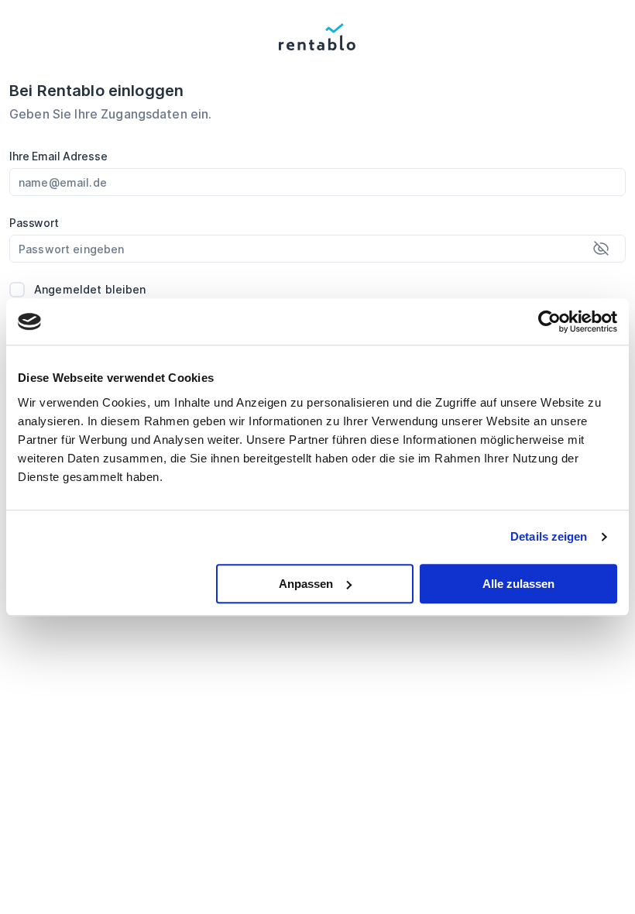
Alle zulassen (518, 583)
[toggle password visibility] (601, 249)
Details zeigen (548, 536)
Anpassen (306, 583)
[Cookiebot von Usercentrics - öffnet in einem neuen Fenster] (549, 321)
